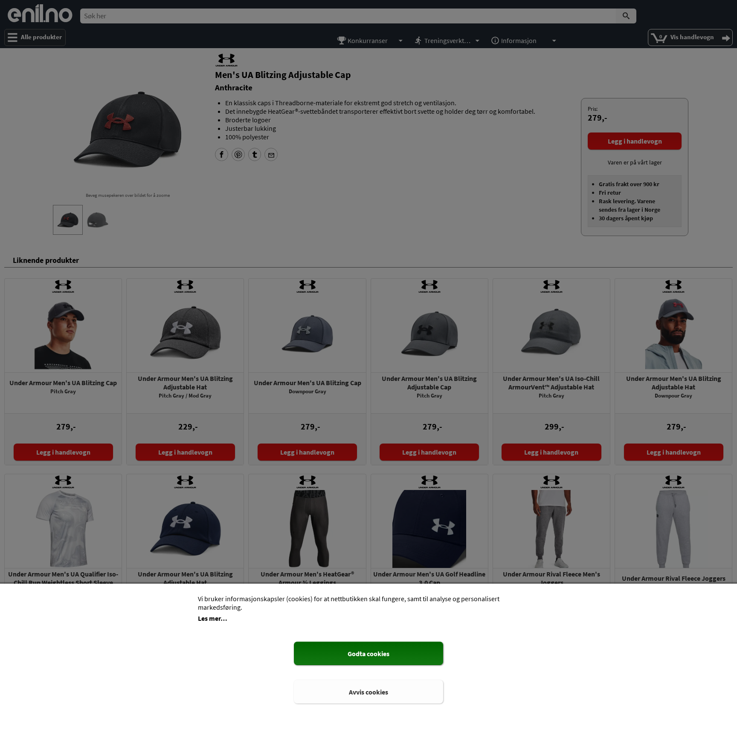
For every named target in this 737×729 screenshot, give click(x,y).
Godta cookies (368, 653)
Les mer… (212, 618)
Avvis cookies (368, 692)
